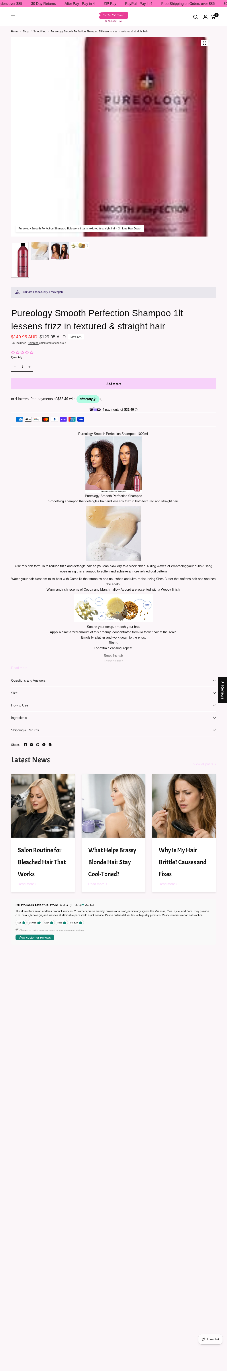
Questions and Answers (28, 680)
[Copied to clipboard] (50, 744)
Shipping (33, 343)
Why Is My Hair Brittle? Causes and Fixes (183, 862)
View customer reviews (35, 937)
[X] (31, 744)
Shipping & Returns (25, 730)
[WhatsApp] (44, 744)
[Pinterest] (37, 744)
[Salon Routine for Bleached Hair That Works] (43, 806)
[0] (212, 16)
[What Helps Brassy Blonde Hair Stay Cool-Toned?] (113, 806)
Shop (26, 31)
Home (14, 31)
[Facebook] (25, 744)
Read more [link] (26, 884)
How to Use (19, 705)
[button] (88, 1329)
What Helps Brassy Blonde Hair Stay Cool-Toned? (112, 862)
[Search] (195, 16)
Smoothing (39, 31)
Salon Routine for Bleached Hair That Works (42, 862)
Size (14, 693)
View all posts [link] (203, 764)
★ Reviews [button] (223, 690)
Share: (15, 744)
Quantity (16, 357)
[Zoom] (204, 43)
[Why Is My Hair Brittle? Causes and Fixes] (184, 806)
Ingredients (19, 718)
